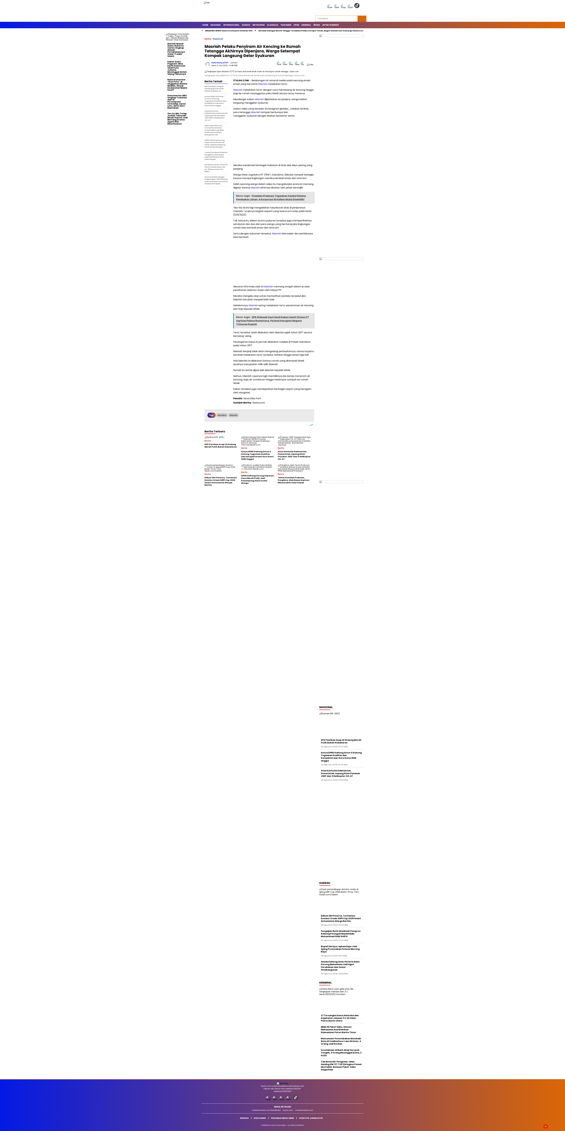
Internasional (231, 25)
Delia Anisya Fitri (219, 62)
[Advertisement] (177, 170)
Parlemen (286, 25)
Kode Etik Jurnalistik (311, 1118)
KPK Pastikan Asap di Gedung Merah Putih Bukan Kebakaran (341, 741)
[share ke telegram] (298, 64)
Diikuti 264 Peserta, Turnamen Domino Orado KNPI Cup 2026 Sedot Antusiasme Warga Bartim (341, 918)
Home (205, 25)
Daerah (246, 25)
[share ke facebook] (280, 64)
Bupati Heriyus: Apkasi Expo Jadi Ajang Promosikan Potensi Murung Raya (340, 949)
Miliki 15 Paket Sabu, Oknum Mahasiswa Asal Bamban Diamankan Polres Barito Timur (338, 1029)
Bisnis (316, 25)
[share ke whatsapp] (292, 64)
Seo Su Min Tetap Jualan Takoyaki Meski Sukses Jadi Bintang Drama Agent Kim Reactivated (177, 118)
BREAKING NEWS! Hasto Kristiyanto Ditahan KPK (229, 30)
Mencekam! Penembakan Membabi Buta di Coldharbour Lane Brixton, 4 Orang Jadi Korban (341, 1041)
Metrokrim (258, 25)
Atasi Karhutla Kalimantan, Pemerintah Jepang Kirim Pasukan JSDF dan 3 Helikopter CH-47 (340, 773)
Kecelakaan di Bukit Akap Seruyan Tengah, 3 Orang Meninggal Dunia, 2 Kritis (341, 1053)
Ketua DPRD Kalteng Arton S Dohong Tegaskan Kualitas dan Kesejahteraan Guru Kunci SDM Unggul (341, 756)
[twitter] (337, 7)
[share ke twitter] (286, 64)
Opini (296, 25)
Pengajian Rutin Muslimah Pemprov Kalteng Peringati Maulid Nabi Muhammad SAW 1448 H (341, 934)
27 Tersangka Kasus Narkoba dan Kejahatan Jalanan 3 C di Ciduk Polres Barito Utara (340, 1018)
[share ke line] (304, 64)
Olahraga (272, 25)
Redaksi (244, 1118)
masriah (233, 415)
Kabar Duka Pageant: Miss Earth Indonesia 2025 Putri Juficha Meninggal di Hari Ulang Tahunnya (177, 68)
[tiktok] (357, 7)
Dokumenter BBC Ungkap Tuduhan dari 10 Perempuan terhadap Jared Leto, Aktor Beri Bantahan (177, 101)
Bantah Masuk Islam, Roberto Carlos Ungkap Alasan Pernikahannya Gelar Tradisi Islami (176, 50)
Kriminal (306, 25)
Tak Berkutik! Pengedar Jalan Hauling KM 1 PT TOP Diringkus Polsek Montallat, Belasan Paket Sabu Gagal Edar (341, 1065)
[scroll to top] (545, 1126)
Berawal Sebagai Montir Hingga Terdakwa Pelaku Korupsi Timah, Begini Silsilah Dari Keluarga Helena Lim (311, 30)
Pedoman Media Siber (282, 1118)
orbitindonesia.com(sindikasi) (266, 1110)
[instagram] (344, 7)
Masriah (262, 84)
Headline (222, 415)
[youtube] (351, 7)
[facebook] (330, 7)
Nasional (216, 25)
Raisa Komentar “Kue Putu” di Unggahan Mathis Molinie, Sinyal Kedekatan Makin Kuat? (177, 84)
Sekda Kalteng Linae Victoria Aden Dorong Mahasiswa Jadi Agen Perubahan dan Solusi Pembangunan (340, 965)
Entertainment (330, 25)
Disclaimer (260, 1118)
